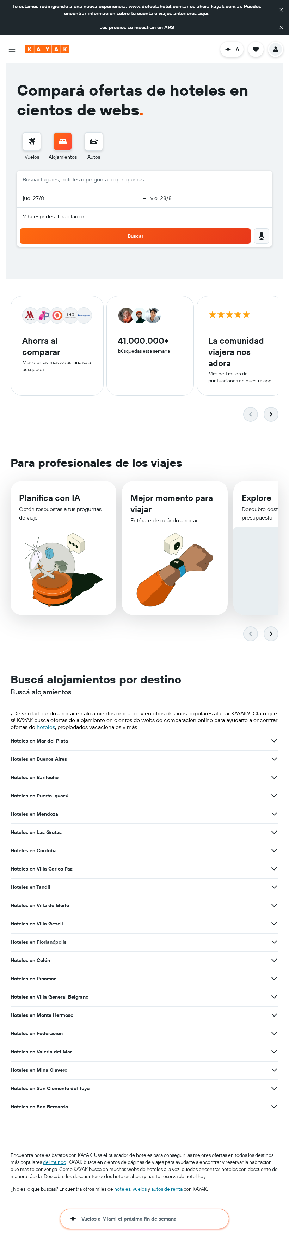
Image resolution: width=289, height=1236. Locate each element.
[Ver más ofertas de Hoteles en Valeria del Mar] (274, 1051)
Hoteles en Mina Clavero (39, 1070)
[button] (281, 10)
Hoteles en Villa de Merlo (40, 905)
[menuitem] (32, 146)
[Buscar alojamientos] (63, 141)
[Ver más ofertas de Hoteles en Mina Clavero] (274, 1070)
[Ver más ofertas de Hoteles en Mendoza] (274, 814)
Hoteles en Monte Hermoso (42, 1015)
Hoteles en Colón (30, 960)
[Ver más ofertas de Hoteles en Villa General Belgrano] (274, 997)
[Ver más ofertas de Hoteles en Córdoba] (274, 850)
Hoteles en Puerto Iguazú (39, 795)
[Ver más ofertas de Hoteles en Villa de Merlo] (274, 905)
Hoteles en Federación (37, 1033)
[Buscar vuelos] (32, 141)
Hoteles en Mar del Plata (39, 741)
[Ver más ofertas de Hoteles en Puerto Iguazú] (274, 795)
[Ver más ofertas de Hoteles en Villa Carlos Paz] (274, 869)
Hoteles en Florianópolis (39, 942)
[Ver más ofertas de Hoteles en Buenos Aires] (274, 759)
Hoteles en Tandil (30, 887)
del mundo (54, 1162)
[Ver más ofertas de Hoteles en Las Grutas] (274, 832)
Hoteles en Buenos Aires (39, 759)
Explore (256, 497)
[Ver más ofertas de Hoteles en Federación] (274, 1033)
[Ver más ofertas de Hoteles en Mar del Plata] (274, 741)
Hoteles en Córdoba (34, 850)
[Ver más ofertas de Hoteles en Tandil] (274, 887)
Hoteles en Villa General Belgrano (49, 997)
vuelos (140, 1189)
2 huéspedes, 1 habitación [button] (54, 216)
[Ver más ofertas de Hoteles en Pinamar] (274, 978)
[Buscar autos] (94, 141)
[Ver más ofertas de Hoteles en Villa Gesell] (274, 923)
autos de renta (167, 1189)
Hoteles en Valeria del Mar (41, 1052)
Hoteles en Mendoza (34, 814)
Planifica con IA (49, 497)
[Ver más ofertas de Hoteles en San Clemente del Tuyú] (274, 1088)
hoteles (46, 727)
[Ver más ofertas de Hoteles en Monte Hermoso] (274, 1015)
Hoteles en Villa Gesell (37, 923)
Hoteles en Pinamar (33, 978)
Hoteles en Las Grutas (36, 832)
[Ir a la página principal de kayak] (47, 49)
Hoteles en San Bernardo (39, 1106)
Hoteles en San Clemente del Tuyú (50, 1088)
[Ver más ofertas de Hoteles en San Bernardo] (274, 1106)
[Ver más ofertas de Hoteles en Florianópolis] (274, 942)
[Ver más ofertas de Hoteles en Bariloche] (274, 777)
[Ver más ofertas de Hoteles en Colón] (274, 960)
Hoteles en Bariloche (35, 777)
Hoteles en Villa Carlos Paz (42, 869)
